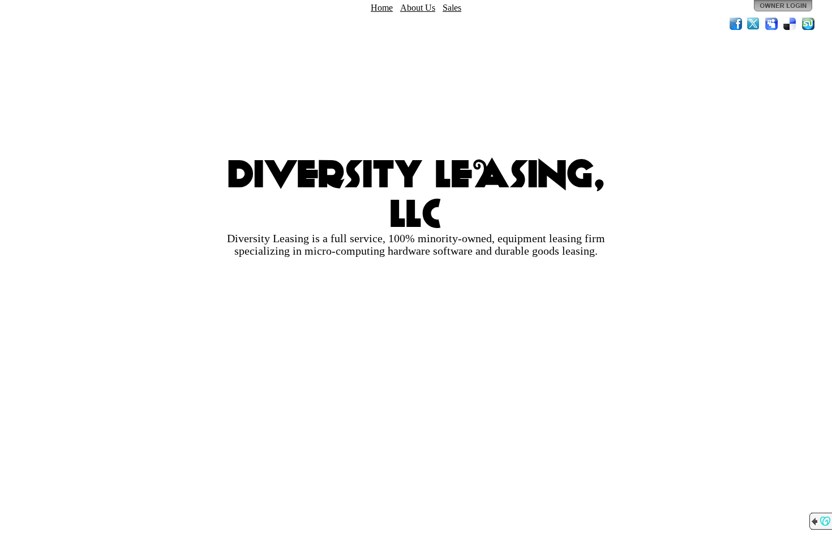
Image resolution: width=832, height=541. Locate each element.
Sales (452, 7)
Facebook (736, 24)
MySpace (772, 24)
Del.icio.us (790, 24)
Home (382, 7)
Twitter (754, 24)
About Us (417, 7)
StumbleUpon (808, 24)
